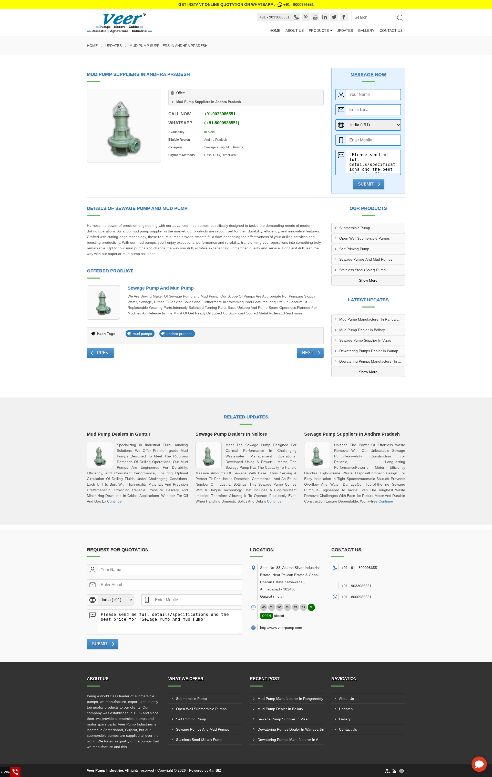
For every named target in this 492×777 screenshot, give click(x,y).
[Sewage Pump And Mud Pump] (103, 302)
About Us (294, 30)
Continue (114, 501)
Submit (366, 184)
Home (275, 30)
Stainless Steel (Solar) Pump (362, 270)
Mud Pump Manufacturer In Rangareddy (372, 319)
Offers (181, 93)
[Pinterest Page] (306, 17)
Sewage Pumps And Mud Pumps (365, 259)
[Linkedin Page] (325, 17)
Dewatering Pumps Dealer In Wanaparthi (372, 351)
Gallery (366, 30)
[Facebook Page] (344, 17)
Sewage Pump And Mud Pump (161, 288)
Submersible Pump (354, 228)
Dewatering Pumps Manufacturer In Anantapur (372, 361)
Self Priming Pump (354, 249)
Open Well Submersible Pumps (364, 238)
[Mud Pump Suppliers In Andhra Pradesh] (124, 125)
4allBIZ (215, 770)
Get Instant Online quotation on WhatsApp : (246, 4)
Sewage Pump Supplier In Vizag (365, 340)
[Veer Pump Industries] (165, 23)
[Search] (400, 17)
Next (307, 353)
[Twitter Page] (334, 17)
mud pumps (142, 334)
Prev (103, 353)
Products (319, 30)
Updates (344, 30)
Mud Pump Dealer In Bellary (362, 330)
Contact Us (391, 30)
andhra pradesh (179, 334)
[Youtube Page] (315, 17)
